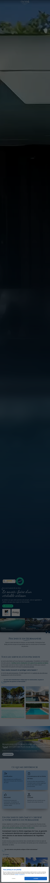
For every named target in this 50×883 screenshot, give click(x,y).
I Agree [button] (35, 878)
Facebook (21, 874)
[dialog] (25, 874)
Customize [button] (13, 878)
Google (16, 874)
